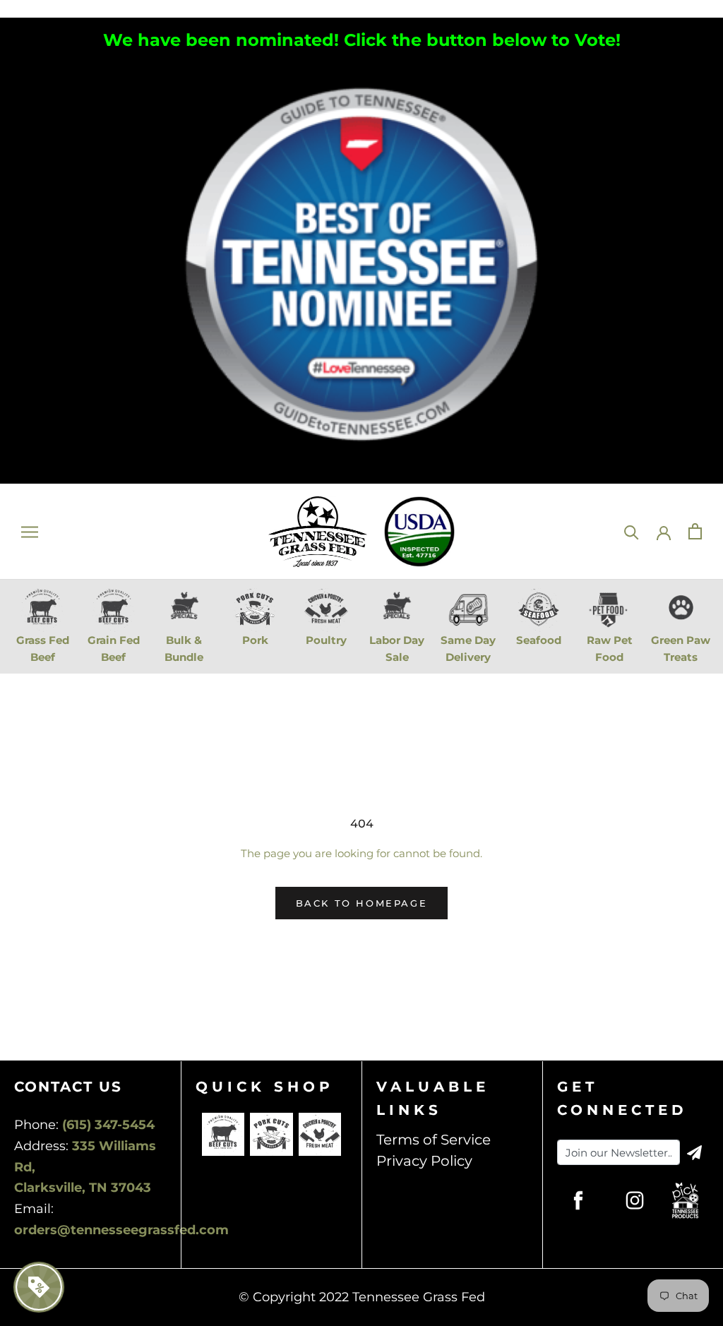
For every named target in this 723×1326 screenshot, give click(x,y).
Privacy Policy (424, 1160)
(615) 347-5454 (108, 1125)
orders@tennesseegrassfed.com (121, 1230)
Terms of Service (433, 1139)
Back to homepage (362, 903)
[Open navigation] (29, 531)
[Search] (631, 531)
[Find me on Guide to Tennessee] (361, 67)
